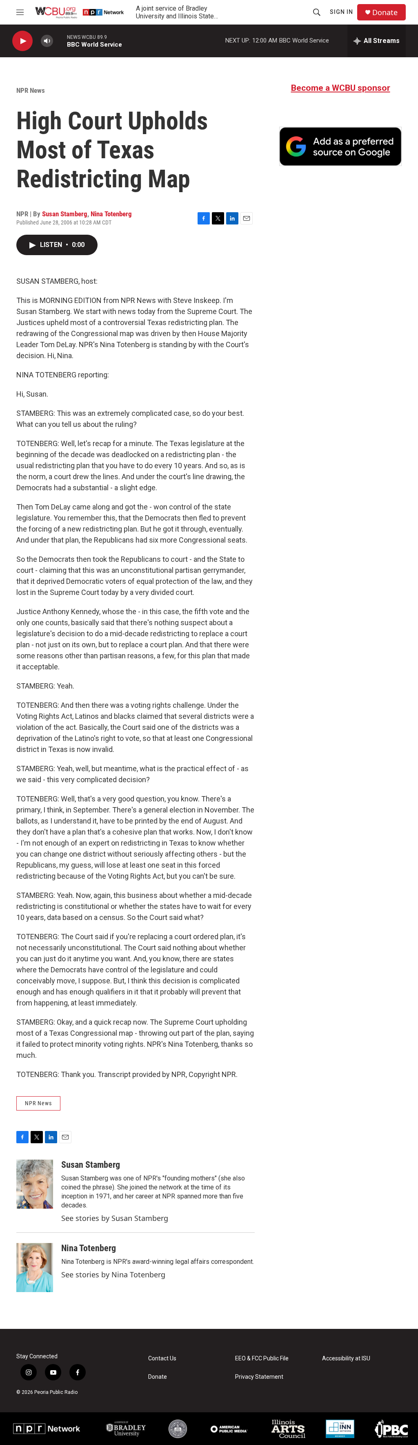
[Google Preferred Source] (340, 146)
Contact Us (162, 1358)
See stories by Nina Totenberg (113, 1274)
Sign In (341, 12)
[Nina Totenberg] (34, 1267)
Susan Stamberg (64, 214)
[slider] (60, 40)
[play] (22, 41)
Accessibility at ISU (346, 1358)
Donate (385, 12)
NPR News (30, 90)
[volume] (47, 41)
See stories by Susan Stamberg (114, 1218)
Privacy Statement (259, 1377)
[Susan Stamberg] (34, 1184)
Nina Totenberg (111, 214)
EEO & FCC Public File (262, 1358)
